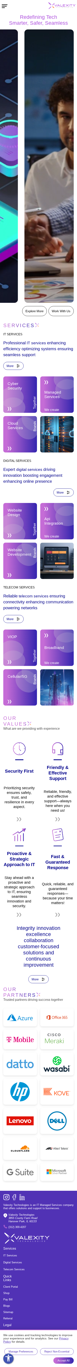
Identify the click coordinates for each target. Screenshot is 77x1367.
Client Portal (10, 1286)
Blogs (6, 1305)
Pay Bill (8, 1299)
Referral (8, 1318)
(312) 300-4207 (17, 1227)
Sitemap (8, 1312)
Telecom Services (14, 1269)
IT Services (10, 1255)
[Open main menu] (4, 6)
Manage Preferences (21, 1351)
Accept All (63, 1360)
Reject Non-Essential (56, 1351)
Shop (6, 1293)
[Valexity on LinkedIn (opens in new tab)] (22, 1197)
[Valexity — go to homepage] (57, 6)
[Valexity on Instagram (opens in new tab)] (6, 1197)
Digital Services (12, 1262)
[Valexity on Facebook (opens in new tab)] (14, 1197)
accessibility (8, 1358)
